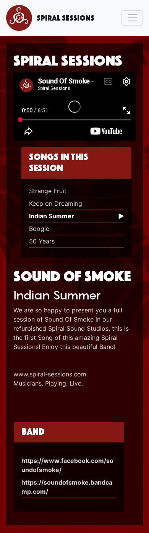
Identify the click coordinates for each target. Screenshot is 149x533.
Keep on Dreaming (55, 203)
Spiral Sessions (63, 17)
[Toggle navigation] (132, 18)
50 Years (42, 241)
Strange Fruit (47, 191)
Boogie (39, 228)
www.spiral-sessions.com (49, 374)
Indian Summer (51, 216)
